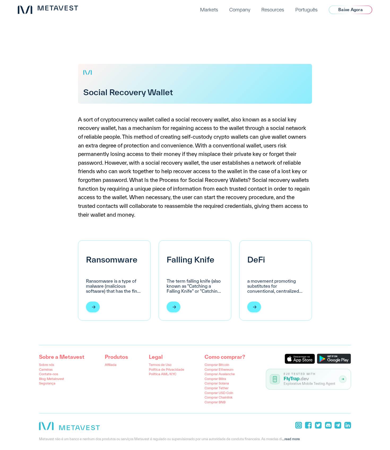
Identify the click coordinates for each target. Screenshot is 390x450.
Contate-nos (48, 374)
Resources (272, 9)
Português (306, 9)
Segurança (47, 383)
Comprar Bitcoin (217, 364)
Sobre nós (46, 364)
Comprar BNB (215, 402)
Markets (209, 9)
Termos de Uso (160, 364)
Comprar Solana (217, 383)
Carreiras (46, 369)
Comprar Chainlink (218, 397)
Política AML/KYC (162, 374)
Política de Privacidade (166, 369)
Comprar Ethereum (219, 369)
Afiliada (110, 364)
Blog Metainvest (51, 379)
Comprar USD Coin (219, 393)
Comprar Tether (216, 388)
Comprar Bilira (215, 379)
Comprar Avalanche (220, 374)
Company (239, 9)
